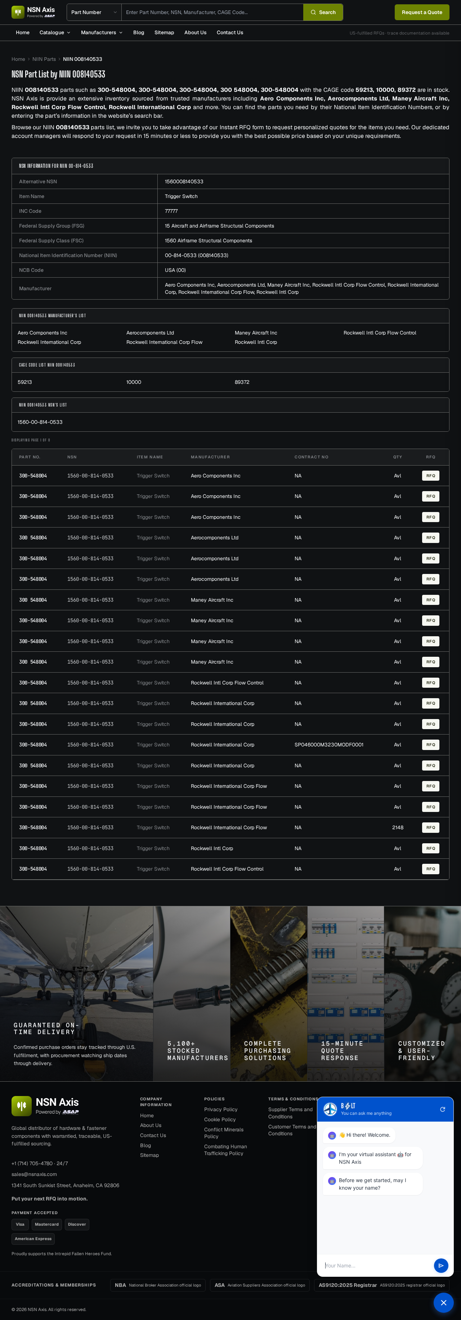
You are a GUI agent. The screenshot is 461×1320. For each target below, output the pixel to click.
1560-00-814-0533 (40, 422)
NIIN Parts (44, 59)
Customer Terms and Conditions (292, 1130)
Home (23, 32)
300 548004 (33, 537)
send (441, 1266)
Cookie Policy (220, 1119)
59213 (25, 382)
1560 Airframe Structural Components (208, 240)
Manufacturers (98, 32)
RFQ (430, 475)
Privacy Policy (221, 1109)
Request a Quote (422, 12)
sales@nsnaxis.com (34, 1174)
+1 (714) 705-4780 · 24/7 (40, 1163)
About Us (195, 32)
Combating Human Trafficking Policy (225, 1150)
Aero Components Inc (190, 285)
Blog (138, 32)
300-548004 (33, 475)
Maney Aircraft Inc (288, 285)
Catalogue (52, 32)
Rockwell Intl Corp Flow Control (348, 285)
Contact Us (230, 32)
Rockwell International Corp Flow (216, 292)
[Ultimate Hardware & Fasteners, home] (33, 12)
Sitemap (164, 32)
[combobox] (212, 12)
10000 (133, 382)
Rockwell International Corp (49, 342)
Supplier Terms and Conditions (290, 1113)
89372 (242, 382)
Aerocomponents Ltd (241, 285)
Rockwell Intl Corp (277, 292)
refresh (442, 1109)
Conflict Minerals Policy (223, 1133)
